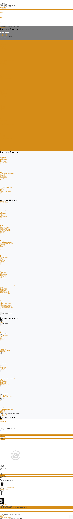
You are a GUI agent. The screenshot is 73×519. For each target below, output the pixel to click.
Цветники (1, 59)
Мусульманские (3, 99)
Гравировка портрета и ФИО (5, 68)
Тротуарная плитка (3, 64)
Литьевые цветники (3, 123)
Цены (1, 143)
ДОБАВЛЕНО (2, 436)
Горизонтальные (3, 44)
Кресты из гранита (3, 48)
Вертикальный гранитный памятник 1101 (7, 496)
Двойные (1, 45)
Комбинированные (3, 46)
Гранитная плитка (3, 62)
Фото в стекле (2, 71)
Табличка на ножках (3, 58)
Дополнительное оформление (5, 69)
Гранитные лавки (3, 110)
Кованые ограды (3, 114)
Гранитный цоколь (3, 65)
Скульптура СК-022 (3, 504)
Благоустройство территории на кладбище (7, 60)
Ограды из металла (3, 56)
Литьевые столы (3, 119)
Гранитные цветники (3, 122)
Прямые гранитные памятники (5, 80)
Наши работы (2, 148)
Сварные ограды (3, 115)
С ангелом (2, 100)
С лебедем (2, 102)
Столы (1, 57)
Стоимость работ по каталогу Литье (6, 81)
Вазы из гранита (3, 106)
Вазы (1, 51)
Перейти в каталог (3, 7)
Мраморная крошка (3, 63)
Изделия (1, 50)
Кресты (1, 47)
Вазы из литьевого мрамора (5, 107)
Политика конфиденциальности (5, 78)
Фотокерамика (2, 72)
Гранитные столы (3, 118)
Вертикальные (2, 43)
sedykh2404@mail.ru (3, 27)
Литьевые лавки (3, 111)
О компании (2, 140)
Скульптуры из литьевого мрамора (6, 74)
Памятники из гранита (4, 42)
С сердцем (2, 103)
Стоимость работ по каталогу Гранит (6, 82)
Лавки (1, 53)
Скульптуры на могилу (4, 73)
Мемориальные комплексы (5, 66)
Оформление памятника (4, 67)
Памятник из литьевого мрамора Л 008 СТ (7, 487)
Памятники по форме (4, 49)
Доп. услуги (2, 75)
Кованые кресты (3, 52)
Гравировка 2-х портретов (4, 489)
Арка (1, 97)
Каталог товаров (3, 88)
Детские (1, 98)
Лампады (1, 54)
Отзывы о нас (2, 149)
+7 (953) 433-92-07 (3, 414)
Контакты (1, 150)
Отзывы (1, 77)
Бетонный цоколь (3, 61)
